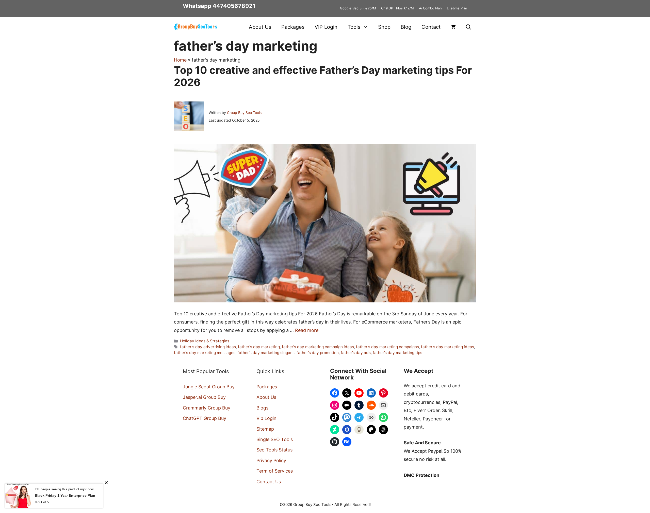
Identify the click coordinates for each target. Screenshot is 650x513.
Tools (354, 27)
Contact (431, 27)
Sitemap (265, 429)
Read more (306, 330)
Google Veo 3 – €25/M (358, 8)
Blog (406, 27)
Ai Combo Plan (430, 8)
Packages (292, 27)
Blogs (262, 408)
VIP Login (326, 27)
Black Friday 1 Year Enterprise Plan (65, 495)
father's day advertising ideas (208, 346)
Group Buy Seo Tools (244, 112)
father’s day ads (356, 352)
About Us (260, 27)
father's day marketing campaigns (387, 346)
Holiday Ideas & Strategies (204, 341)
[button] (468, 27)
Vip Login (266, 418)
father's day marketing (259, 346)
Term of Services (274, 471)
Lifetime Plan (457, 8)
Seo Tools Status (274, 449)
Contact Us (268, 481)
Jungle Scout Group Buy (209, 386)
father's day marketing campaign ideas (318, 346)
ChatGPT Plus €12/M (397, 8)
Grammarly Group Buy (206, 408)
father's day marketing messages (204, 352)
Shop (384, 27)
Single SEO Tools (274, 439)
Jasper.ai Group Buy (204, 397)
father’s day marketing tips (397, 352)
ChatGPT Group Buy (204, 418)
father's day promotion (318, 352)
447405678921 (234, 6)
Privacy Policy (271, 460)
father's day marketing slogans (266, 352)
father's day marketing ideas (447, 346)
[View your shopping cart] (453, 27)
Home (180, 60)
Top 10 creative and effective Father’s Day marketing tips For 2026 (323, 76)
